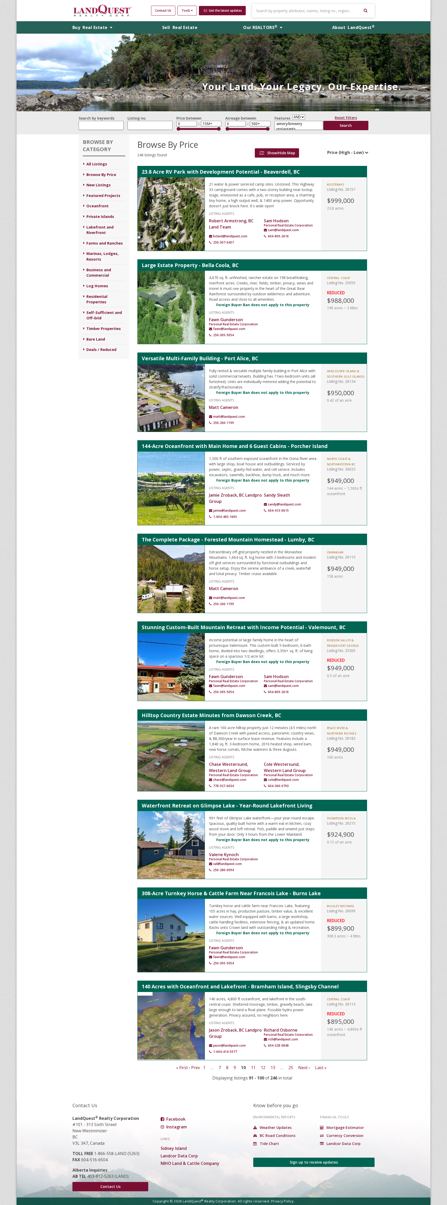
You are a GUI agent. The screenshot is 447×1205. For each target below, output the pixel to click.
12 (263, 1067)
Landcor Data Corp (179, 1156)
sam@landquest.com (283, 230)
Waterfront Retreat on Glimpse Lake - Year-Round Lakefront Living (227, 805)
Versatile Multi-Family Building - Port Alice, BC (200, 358)
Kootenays (335, 184)
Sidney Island (174, 1148)
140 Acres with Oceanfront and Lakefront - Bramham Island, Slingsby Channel (240, 986)
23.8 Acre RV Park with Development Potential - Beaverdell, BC (221, 171)
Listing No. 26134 (341, 381)
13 (273, 1067)
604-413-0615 (278, 510)
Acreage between (240, 118)
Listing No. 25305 (341, 650)
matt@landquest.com (229, 416)
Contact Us (163, 10)
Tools (186, 10)
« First (182, 1067)
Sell (179, 27)
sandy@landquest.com (284, 504)
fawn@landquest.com (229, 329)
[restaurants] (299, 128)
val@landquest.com (227, 864)
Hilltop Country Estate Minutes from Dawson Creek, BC (211, 715)
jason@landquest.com (229, 1045)
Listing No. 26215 (341, 823)
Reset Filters (346, 118)
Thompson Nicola (341, 818)
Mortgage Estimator (344, 1127)
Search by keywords (96, 118)
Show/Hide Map (280, 152)
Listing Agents (221, 213)
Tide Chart (269, 1143)
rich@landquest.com (283, 1039)
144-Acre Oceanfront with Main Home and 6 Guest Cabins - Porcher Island (234, 446)
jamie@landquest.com (229, 510)
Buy (90, 27)
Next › (304, 1067)
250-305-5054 (223, 335)
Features (282, 118)
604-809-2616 (278, 236)
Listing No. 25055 (341, 282)
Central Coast (338, 278)
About (353, 27)
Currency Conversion (344, 1135)
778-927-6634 (223, 786)
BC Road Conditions (277, 1135)
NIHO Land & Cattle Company (190, 1163)
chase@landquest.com (229, 779)
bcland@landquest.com (230, 236)
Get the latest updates (225, 10)
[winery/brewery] (299, 123)
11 (253, 1067)
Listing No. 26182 (341, 738)
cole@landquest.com (283, 779)
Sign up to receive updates (314, 1162)
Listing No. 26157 (341, 189)
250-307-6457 (223, 242)
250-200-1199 (223, 423)
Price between (189, 118)
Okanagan (335, 552)
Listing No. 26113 (341, 1004)
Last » (320, 1067)
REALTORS (260, 27)
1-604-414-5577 (225, 1051)
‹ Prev (194, 1067)
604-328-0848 (278, 1045)
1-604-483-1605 (225, 517)
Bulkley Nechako (340, 906)
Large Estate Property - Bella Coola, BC (190, 265)
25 (290, 1067)
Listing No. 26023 (341, 469)
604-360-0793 (278, 786)
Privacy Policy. (283, 1201)
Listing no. (137, 118)
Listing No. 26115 (341, 557)
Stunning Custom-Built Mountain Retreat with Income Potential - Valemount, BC (244, 627)
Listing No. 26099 (341, 910)
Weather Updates (275, 1127)
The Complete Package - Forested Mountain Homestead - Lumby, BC (228, 539)
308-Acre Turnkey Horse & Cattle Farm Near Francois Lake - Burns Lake (231, 893)
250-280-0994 (223, 870)
